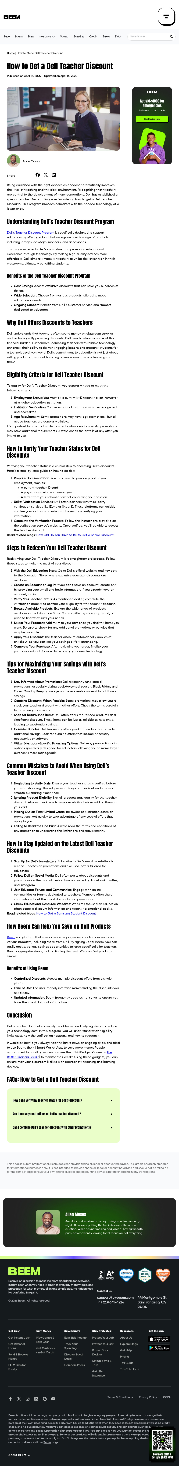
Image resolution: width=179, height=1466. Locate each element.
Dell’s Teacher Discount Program (30, 232)
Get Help (126, 1350)
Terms (47, 1442)
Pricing (124, 1356)
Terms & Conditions (120, 1397)
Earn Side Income (75, 1337)
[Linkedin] (36, 1399)
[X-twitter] (19, 1399)
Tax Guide (126, 1363)
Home (11, 53)
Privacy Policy (148, 1397)
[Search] (171, 36)
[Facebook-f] (10, 1399)
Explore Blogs (129, 1344)
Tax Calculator (129, 1369)
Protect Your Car (102, 1344)
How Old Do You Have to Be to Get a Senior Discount (75, 535)
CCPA (167, 1397)
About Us (126, 1337)
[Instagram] (28, 1399)
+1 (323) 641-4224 (110, 1302)
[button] (38, 174)
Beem (11, 937)
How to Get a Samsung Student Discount (66, 913)
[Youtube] (53, 1399)
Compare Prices (74, 1365)
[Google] (45, 1399)
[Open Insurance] (53, 37)
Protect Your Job (103, 1337)
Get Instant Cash (19, 1337)
